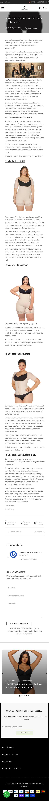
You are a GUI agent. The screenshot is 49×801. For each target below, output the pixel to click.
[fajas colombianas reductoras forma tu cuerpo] (24, 187)
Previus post (16, 532)
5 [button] (28, 695)
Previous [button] (2, 673)
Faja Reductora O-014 (15, 161)
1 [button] (19, 695)
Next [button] (46, 673)
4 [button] (26, 695)
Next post (38, 532)
